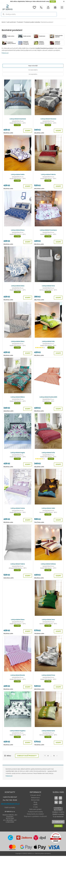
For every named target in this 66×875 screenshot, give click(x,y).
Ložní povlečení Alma (17, 286)
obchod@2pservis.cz (10, 803)
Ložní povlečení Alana (17, 619)
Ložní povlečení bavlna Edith (48, 397)
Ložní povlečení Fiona (48, 675)
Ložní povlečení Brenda (17, 675)
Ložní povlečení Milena (18, 397)
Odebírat (58, 826)
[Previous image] (36, 153)
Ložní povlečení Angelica (17, 731)
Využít (53, 1)
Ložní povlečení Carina (18, 508)
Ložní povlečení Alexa (17, 341)
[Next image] (60, 153)
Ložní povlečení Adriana (48, 564)
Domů (3, 22)
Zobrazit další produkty (27, 756)
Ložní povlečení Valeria (17, 564)
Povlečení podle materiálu (32, 22)
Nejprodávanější (33, 65)
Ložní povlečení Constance (48, 230)
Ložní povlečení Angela (18, 452)
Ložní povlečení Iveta (48, 731)
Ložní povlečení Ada (48, 341)
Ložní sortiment (11, 22)
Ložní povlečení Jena (48, 619)
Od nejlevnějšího (33, 70)
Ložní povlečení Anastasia (18, 119)
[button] (29, 14)
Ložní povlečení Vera (48, 286)
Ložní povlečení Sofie (48, 452)
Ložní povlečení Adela (17, 174)
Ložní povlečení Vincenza (48, 119)
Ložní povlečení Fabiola (48, 174)
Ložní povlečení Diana (17, 230)
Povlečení (20, 22)
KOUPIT (28, 131)
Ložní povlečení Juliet (48, 508)
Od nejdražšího (33, 74)
